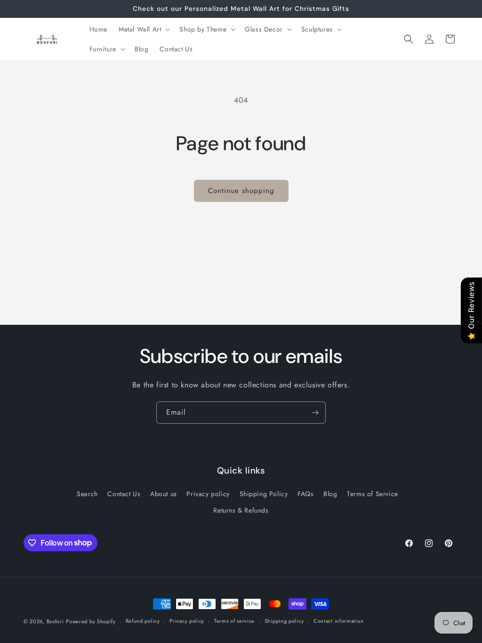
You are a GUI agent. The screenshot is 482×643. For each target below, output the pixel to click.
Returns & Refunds (240, 510)
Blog (330, 493)
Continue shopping (241, 190)
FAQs (305, 493)
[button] (143, 29)
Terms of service (234, 621)
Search (87, 493)
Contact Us (123, 493)
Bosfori (55, 621)
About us (163, 493)
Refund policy (143, 621)
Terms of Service (372, 493)
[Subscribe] (315, 413)
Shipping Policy (264, 493)
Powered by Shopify (91, 621)
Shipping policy (284, 621)
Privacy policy (207, 493)
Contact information (338, 621)
